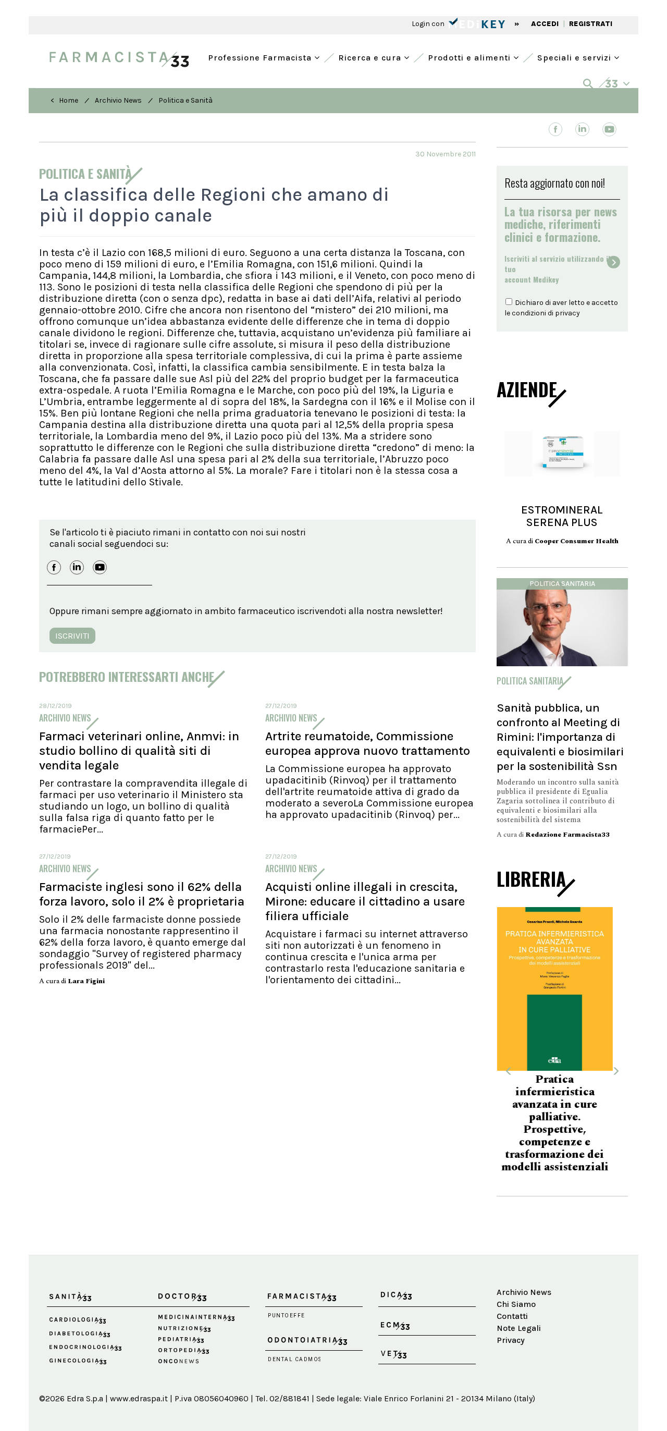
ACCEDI (545, 23)
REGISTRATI (590, 23)
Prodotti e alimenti (470, 56)
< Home (64, 100)
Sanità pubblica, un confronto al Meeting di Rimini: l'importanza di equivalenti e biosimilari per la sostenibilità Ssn (560, 737)
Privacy (511, 1321)
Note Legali (519, 1309)
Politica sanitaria (562, 583)
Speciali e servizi (575, 56)
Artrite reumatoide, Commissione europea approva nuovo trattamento (367, 743)
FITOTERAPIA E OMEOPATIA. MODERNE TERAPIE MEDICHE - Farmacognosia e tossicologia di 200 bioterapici (562, 1111)
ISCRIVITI (72, 636)
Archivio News (118, 100)
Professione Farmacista (261, 56)
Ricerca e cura (371, 56)
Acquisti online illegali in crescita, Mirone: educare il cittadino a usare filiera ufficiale (365, 901)
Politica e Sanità (185, 100)
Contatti (512, 1297)
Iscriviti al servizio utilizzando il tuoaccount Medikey (557, 269)
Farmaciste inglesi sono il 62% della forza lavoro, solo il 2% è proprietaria (141, 894)
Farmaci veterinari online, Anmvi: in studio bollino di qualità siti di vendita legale (139, 751)
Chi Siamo (516, 1285)
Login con (429, 23)
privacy (567, 313)
